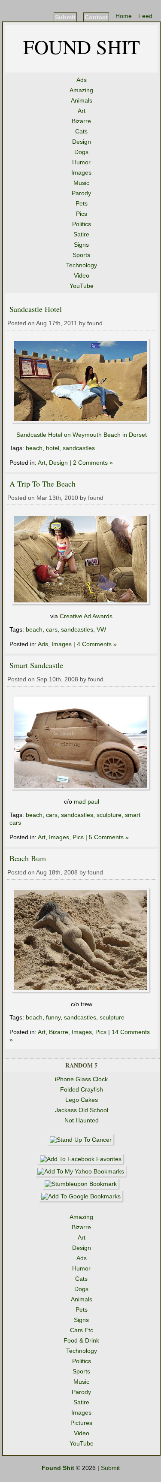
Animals (81, 100)
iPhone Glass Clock (81, 1079)
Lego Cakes (81, 1099)
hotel (52, 448)
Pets (82, 203)
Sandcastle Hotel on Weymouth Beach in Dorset (81, 434)
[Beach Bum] (81, 991)
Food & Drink (81, 1340)
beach (34, 448)
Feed (145, 15)
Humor (81, 162)
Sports (81, 254)
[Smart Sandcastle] (81, 789)
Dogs (81, 151)
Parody (81, 193)
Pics (81, 213)
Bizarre (81, 121)
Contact (96, 17)
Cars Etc (81, 1330)
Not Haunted (81, 1120)
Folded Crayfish (81, 1089)
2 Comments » (93, 462)
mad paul (86, 801)
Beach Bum (27, 858)
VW (101, 629)
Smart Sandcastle (36, 665)
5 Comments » (109, 837)
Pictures (81, 1422)
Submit (65, 17)
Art (81, 110)
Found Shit (81, 46)
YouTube (82, 285)
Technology (81, 265)
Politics (81, 224)
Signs (81, 244)
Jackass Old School (81, 1110)
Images (81, 172)
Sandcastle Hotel (35, 309)
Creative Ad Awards (86, 616)
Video (81, 275)
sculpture (109, 814)
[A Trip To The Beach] (81, 603)
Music (81, 182)
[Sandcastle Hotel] (81, 422)
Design (81, 141)
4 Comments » (97, 644)
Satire (81, 234)
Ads (81, 79)
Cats (81, 131)
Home (123, 15)
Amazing (81, 90)
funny (53, 1017)
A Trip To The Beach (42, 483)
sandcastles (79, 448)
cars (52, 629)
